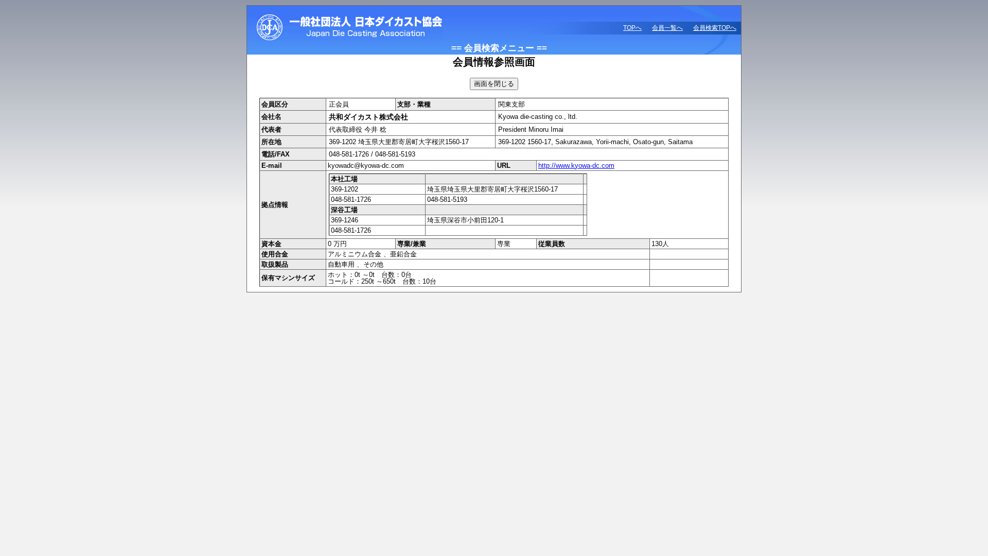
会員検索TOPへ (714, 27)
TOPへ (632, 27)
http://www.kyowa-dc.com (576, 165)
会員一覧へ (667, 27)
